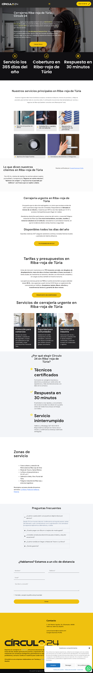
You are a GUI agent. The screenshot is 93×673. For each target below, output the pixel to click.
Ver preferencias (83, 665)
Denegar (68, 665)
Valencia (24, 650)
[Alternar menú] (49, 4)
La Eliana (23, 490)
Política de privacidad (70, 669)
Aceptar (53, 665)
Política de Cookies (58, 669)
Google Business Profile (76, 168)
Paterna (16, 492)
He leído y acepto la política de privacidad (28, 595)
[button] (89, 648)
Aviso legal (80, 669)
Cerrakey (44, 659)
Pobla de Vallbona (33, 490)
